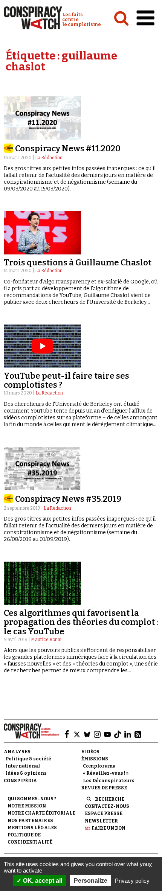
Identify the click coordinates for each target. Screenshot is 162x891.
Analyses (17, 751)
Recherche (109, 799)
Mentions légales (32, 827)
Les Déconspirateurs (108, 780)
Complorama (99, 766)
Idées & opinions (26, 773)
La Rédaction (49, 157)
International (23, 766)
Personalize (90, 880)
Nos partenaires (30, 820)
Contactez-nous (107, 806)
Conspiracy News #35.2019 (68, 499)
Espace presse (103, 813)
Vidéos (90, 751)
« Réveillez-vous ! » (105, 773)
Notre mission (27, 806)
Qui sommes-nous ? (32, 798)
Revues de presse (104, 787)
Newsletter (101, 821)
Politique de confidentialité (30, 838)
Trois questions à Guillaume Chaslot (77, 262)
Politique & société (28, 759)
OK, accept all (41, 880)
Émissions (94, 759)
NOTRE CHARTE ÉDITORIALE (41, 813)
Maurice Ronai (46, 639)
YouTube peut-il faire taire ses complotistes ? (66, 380)
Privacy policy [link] (132, 880)
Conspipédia (20, 780)
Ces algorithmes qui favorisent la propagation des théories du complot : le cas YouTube (81, 622)
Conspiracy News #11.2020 (68, 148)
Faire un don (108, 828)
